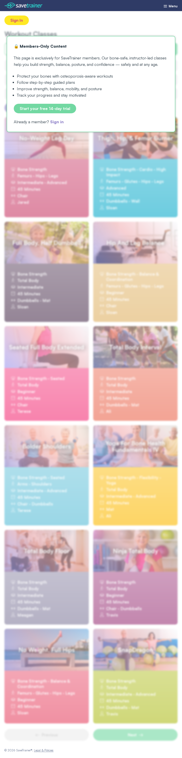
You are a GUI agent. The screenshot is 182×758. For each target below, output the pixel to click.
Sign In (16, 20)
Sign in (57, 121)
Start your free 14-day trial (45, 108)
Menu (173, 6)
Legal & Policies (43, 750)
